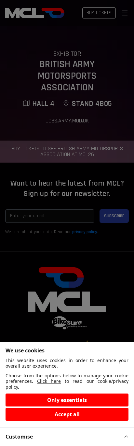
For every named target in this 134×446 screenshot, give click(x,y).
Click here (49, 381)
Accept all (67, 414)
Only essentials (67, 400)
